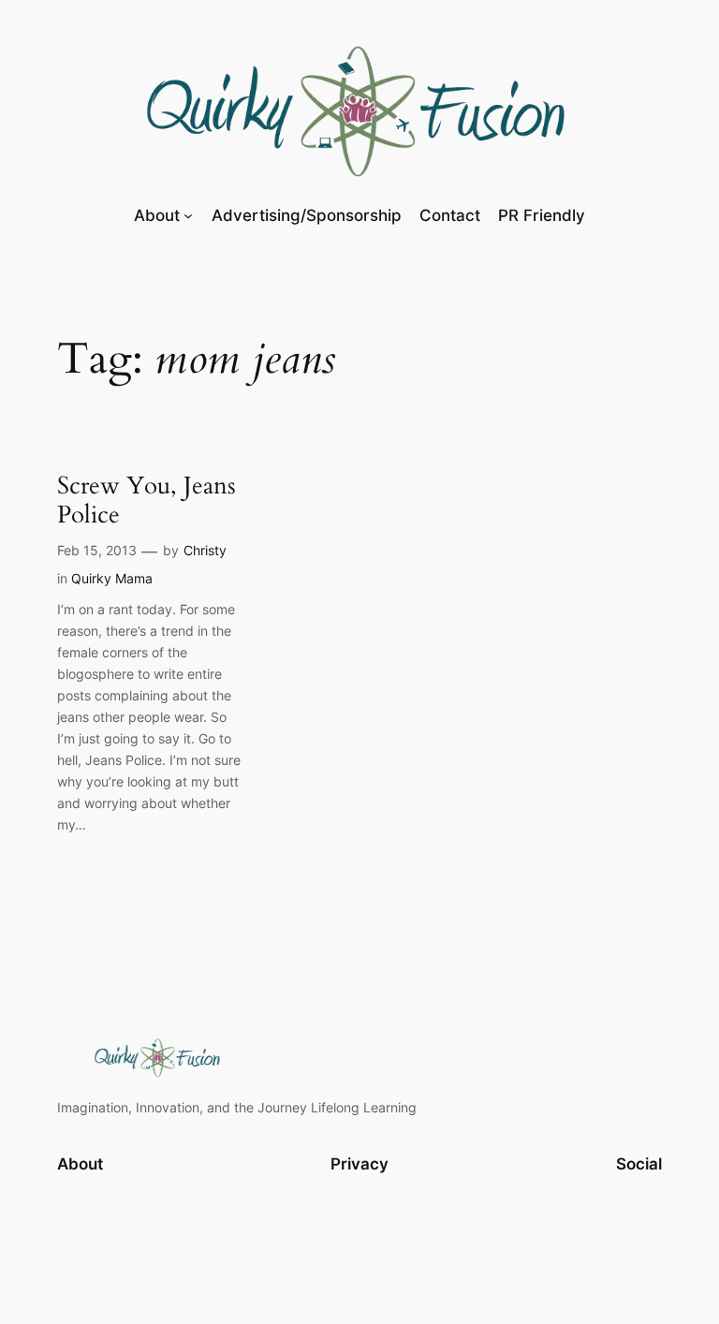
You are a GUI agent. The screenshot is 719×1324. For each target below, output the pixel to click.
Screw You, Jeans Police (146, 501)
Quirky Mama (112, 578)
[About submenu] (188, 215)
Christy (205, 550)
